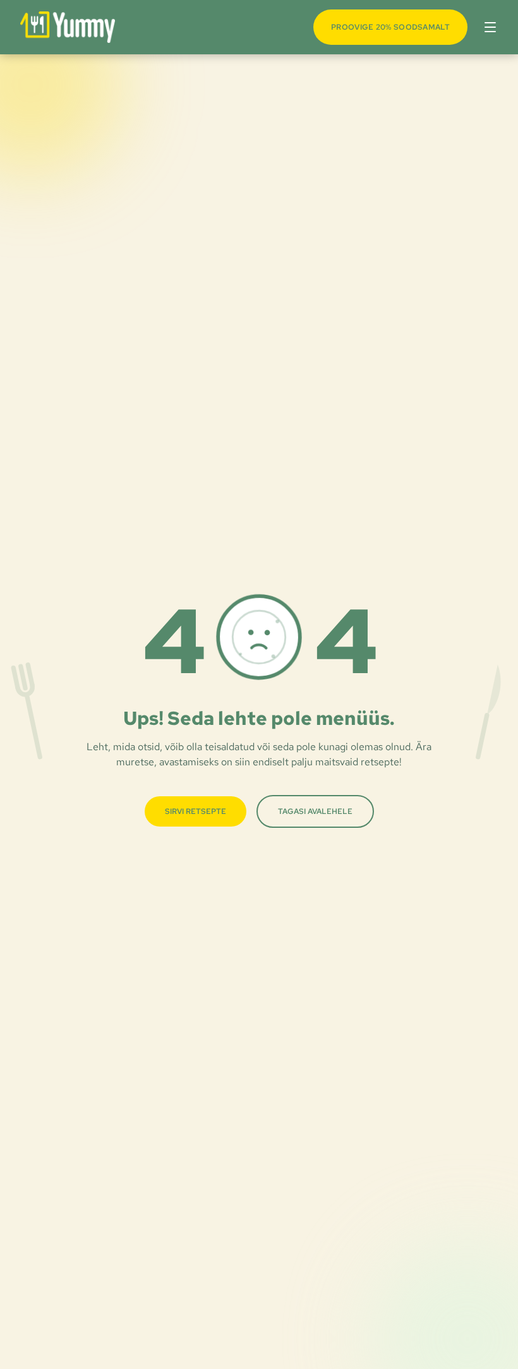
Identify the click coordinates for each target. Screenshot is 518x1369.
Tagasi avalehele (315, 811)
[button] (488, 27)
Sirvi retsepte (195, 811)
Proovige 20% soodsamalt (390, 27)
